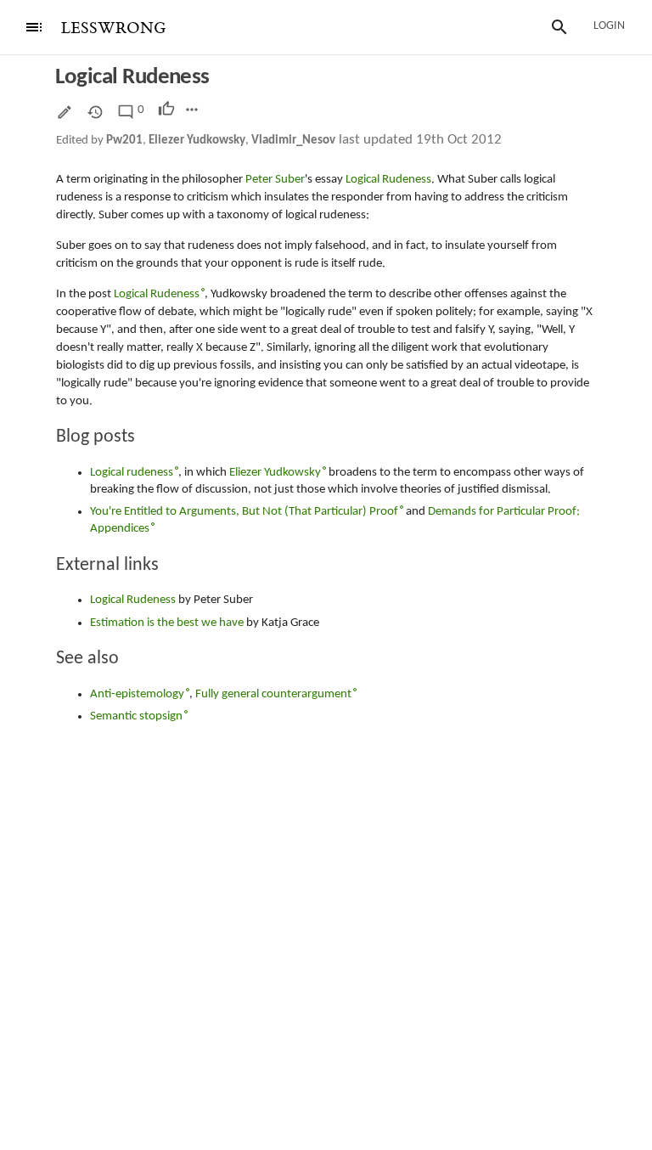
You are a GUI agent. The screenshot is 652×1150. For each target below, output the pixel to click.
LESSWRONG (113, 28)
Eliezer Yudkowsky (197, 140)
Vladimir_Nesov (293, 140)
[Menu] (34, 27)
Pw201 (124, 140)
